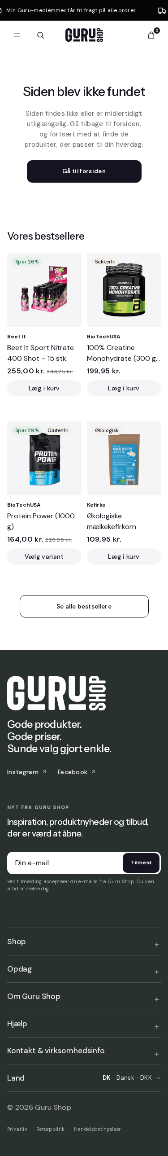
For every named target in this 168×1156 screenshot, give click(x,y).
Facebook (73, 772)
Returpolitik (50, 1129)
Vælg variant (44, 556)
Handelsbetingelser (97, 1129)
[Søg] (40, 35)
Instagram (23, 772)
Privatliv (17, 1129)
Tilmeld (141, 862)
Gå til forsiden (84, 171)
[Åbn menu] (17, 35)
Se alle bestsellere (84, 606)
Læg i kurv (44, 388)
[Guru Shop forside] (84, 35)
